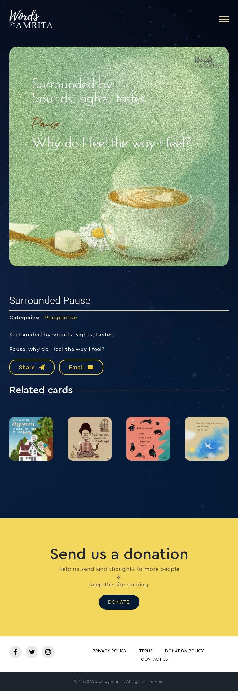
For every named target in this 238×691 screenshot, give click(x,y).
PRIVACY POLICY (110, 651)
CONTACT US (154, 659)
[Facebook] (15, 652)
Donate (119, 602)
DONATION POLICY (184, 651)
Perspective (61, 317)
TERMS (146, 651)
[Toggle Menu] (224, 19)
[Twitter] (32, 652)
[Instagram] (48, 652)
